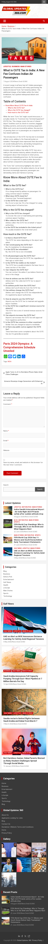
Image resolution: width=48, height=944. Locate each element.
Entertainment (8, 579)
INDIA (9, 361)
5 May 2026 (18, 558)
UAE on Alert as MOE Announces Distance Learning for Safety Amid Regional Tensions (29, 553)
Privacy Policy (7, 833)
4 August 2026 (19, 517)
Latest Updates (13, 503)
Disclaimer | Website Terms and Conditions (17, 827)
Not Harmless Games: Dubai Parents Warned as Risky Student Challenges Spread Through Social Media (24, 760)
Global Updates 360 (24, 940)
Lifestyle (7, 66)
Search (5, 485)
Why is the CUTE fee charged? (19, 110)
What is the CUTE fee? (16, 108)
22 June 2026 (19, 532)
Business (16, 66)
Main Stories (25, 66)
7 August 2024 (8, 81)
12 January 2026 (9, 766)
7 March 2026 (8, 724)
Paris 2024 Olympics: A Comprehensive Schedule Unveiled (19, 347)
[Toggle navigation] (5, 20)
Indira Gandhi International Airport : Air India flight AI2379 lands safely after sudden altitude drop (29, 511)
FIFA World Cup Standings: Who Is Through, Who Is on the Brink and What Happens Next (29, 526)
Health (5, 585)
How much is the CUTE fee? (18, 112)
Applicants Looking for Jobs (12, 818)
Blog (16, 520)
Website (6, 450)
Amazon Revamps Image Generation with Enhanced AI (23, 382)
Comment (7, 404)
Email (5, 441)
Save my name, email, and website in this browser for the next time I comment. (23, 463)
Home (4, 783)
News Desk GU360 (20, 81)
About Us (5, 815)
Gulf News (18, 548)
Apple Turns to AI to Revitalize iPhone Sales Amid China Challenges (24, 373)
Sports (17, 522)
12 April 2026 (8, 684)
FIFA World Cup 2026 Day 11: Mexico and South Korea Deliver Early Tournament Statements (28, 539)
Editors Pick (26, 507)
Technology (7, 596)
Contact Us (6, 824)
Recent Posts (10, 892)
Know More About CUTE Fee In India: (19, 106)
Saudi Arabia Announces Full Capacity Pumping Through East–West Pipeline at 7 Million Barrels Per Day (22, 678)
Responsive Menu (44, 2)
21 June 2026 (19, 545)
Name (6, 431)
